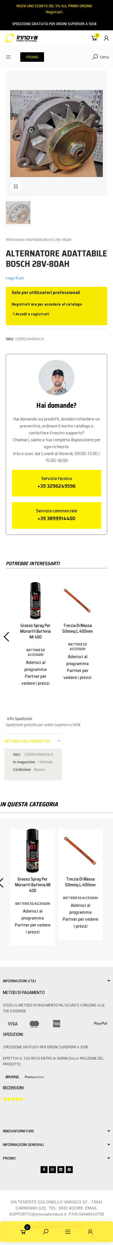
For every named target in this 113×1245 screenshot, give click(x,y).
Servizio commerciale (56, 510)
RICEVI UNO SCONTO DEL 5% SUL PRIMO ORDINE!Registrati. (54, 9)
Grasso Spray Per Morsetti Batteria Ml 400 (35, 631)
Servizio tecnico (56, 478)
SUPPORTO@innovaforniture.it (37, 1214)
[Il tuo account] (106, 38)
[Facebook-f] (44, 1169)
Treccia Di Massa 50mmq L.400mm (77, 628)
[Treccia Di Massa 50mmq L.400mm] (77, 600)
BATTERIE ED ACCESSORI (35, 653)
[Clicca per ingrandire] (16, 186)
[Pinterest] (69, 1169)
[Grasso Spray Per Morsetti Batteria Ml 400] (35, 600)
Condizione (22, 769)
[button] (32, 57)
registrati (40, 314)
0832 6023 (68, 1208)
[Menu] (8, 57)
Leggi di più (15, 278)
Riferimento (17, 754)
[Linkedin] (60, 1169)
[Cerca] (45, 1231)
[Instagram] (52, 1169)
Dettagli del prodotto (27, 741)
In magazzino (24, 762)
